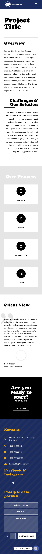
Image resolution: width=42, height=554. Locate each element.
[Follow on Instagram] (13, 483)
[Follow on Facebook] (7, 483)
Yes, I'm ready (21, 408)
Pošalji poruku (27, 536)
